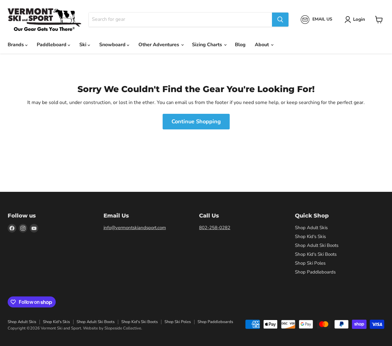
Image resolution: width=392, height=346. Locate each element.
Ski (83, 44)
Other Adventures (159, 44)
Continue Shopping (196, 121)
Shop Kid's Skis (310, 236)
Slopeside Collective (122, 328)
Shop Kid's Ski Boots (316, 254)
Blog (240, 44)
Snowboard (113, 44)
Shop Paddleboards (315, 272)
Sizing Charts (207, 44)
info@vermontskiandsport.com (135, 228)
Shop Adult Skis (311, 228)
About (262, 44)
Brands (16, 44)
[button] (356, 19)
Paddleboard (52, 44)
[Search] (280, 20)
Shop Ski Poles (310, 263)
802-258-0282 (214, 228)
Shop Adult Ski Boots (316, 245)
